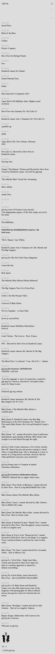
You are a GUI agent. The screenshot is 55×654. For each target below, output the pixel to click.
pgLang (5, 4)
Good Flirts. (6, 25)
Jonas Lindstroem (40, 434)
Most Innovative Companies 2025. (15, 93)
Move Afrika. (6, 187)
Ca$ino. (4, 40)
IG (3, 647)
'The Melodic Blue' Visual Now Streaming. (19, 179)
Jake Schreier (41, 502)
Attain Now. (6, 194)
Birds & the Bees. (8, 33)
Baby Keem (6, 409)
